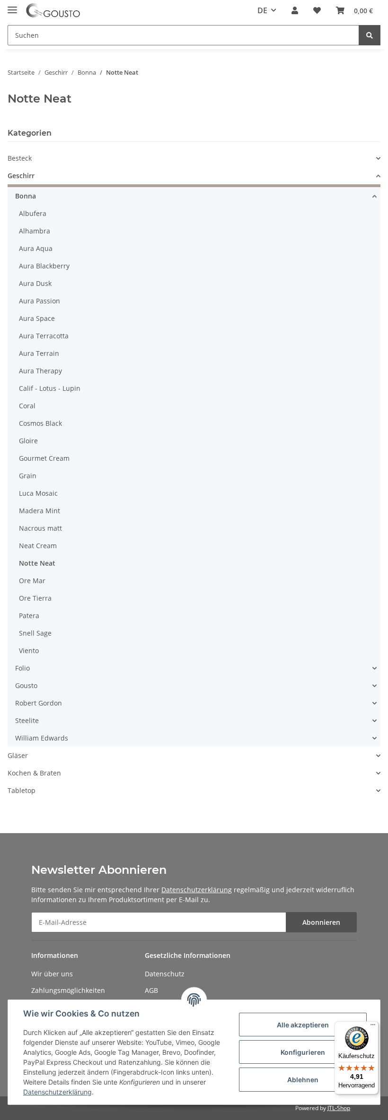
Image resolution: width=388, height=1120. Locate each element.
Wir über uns (52, 973)
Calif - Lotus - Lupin (49, 388)
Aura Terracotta (44, 335)
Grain (27, 475)
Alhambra (34, 230)
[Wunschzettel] (317, 10)
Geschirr (21, 175)
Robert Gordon (38, 702)
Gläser (18, 755)
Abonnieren (321, 922)
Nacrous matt (40, 528)
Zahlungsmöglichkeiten (68, 990)
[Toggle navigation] (12, 6)
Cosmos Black (40, 423)
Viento (29, 650)
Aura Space (37, 318)
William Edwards (41, 737)
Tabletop (21, 790)
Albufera (32, 213)
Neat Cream (38, 545)
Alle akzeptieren (303, 1025)
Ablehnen (302, 1080)
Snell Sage (35, 633)
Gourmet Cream (44, 458)
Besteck (20, 158)
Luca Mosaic (38, 493)
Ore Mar (32, 580)
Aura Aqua (36, 248)
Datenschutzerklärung (196, 889)
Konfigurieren (303, 1052)
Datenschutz (165, 973)
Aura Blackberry (44, 265)
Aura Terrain (39, 353)
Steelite (27, 720)
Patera (29, 615)
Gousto (26, 685)
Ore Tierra (35, 598)
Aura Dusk (35, 283)
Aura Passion (39, 300)
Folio (22, 667)
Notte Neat (37, 563)
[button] (295, 10)
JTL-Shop (338, 1108)
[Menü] (373, 1027)
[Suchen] (369, 35)
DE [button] (262, 10)
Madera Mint (39, 510)
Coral (27, 405)
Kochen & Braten (34, 772)
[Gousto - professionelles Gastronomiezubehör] (53, 10)
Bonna (25, 195)
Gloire (28, 440)
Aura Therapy (40, 370)
